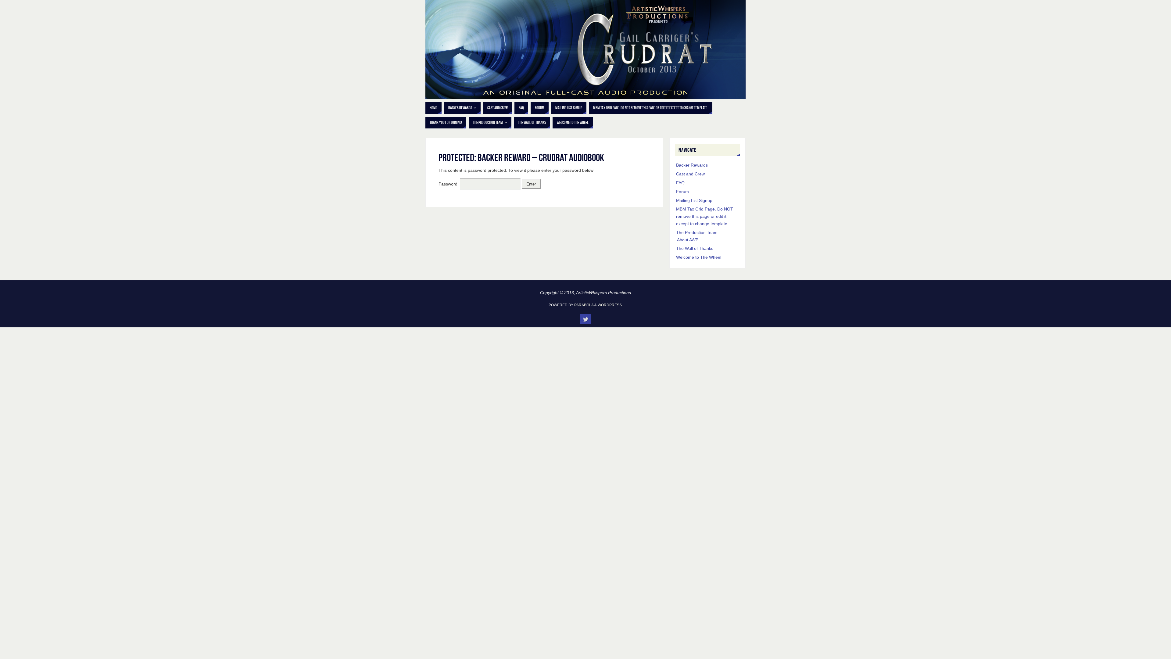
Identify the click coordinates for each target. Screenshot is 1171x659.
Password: (449, 184)
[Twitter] (585, 319)
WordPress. (610, 305)
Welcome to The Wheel (698, 257)
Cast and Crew (690, 173)
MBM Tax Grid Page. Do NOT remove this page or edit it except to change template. (704, 216)
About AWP (687, 239)
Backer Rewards (692, 165)
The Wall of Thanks (694, 248)
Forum (682, 191)
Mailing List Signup (694, 200)
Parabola (583, 305)
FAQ (680, 182)
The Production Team (697, 232)
